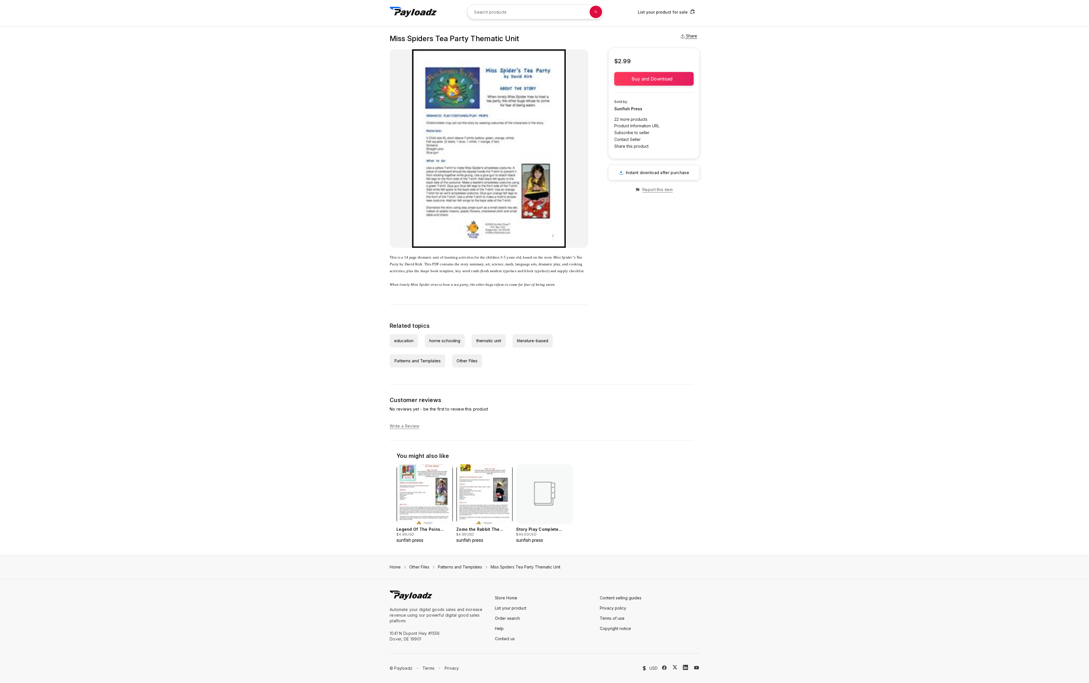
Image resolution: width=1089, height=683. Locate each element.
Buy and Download (654, 79)
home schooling (444, 340)
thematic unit (488, 340)
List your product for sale (663, 12)
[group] (424, 504)
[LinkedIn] (685, 667)
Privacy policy (613, 608)
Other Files (467, 360)
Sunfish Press (628, 108)
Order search (507, 618)
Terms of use (612, 618)
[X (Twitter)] (675, 667)
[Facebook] (664, 668)
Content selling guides (620, 597)
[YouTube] (696, 668)
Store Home (506, 597)
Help (499, 628)
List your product (510, 608)
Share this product (631, 146)
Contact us (505, 638)
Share (691, 35)
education (403, 340)
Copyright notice (615, 628)
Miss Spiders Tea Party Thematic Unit (525, 566)
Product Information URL (636, 125)
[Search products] (596, 12)
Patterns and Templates (417, 360)
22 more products (630, 119)
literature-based (532, 340)
